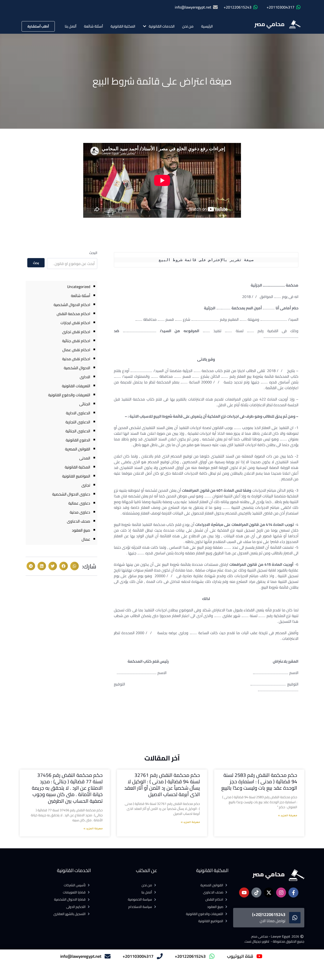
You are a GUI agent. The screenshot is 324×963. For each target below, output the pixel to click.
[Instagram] (281, 892)
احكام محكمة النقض (73, 313)
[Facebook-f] (293, 892)
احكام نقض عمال (76, 349)
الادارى (85, 376)
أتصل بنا (70, 26)
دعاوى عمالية (79, 503)
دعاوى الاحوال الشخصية (71, 494)
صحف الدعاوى (78, 521)
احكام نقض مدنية (76, 358)
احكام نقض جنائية (76, 340)
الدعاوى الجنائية (77, 430)
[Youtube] (244, 892)
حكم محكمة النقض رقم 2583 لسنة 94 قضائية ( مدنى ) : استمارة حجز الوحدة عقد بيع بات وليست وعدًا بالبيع (259, 781)
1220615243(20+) (268, 914)
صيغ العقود (81, 530)
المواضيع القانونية (76, 476)
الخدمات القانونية (162, 26)
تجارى (85, 485)
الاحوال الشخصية (77, 367)
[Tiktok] (256, 892)
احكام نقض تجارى (76, 331)
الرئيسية (207, 26)
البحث (93, 253)
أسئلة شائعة (93, 26)
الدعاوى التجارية (77, 421)
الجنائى (84, 403)
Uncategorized (78, 286)
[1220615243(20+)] (295, 917)
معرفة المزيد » (287, 815)
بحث (36, 263)
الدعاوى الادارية (78, 412)
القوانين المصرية (77, 449)
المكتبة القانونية (123, 26)
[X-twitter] (269, 892)
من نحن (188, 26)
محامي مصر (270, 24)
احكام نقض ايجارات (75, 322)
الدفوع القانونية (78, 440)
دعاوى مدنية (80, 512)
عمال (86, 539)
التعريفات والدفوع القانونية (69, 394)
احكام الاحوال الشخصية (72, 304)
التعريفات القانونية (76, 385)
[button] (74, 566)
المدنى (84, 458)
